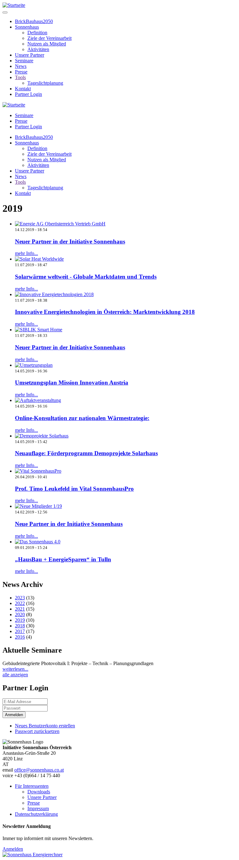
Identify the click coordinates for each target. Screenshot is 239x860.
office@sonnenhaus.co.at (39, 770)
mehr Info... (26, 253)
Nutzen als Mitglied (46, 43)
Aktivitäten (38, 49)
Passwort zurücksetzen (37, 731)
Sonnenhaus (27, 27)
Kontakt (23, 88)
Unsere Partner (29, 55)
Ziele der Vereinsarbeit (49, 38)
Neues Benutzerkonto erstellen (45, 725)
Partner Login (28, 94)
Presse (21, 71)
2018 (20, 625)
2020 (20, 614)
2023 (20, 597)
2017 (20, 631)
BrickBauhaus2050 (34, 21)
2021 (20, 609)
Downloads (38, 791)
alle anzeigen (15, 674)
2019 (20, 620)
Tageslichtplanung (45, 83)
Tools (20, 77)
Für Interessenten (32, 786)
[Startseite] (13, 5)
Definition (37, 32)
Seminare (24, 60)
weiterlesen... (15, 669)
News (20, 66)
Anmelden (12, 849)
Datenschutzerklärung (36, 814)
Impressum (38, 808)
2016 (20, 637)
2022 (20, 603)
